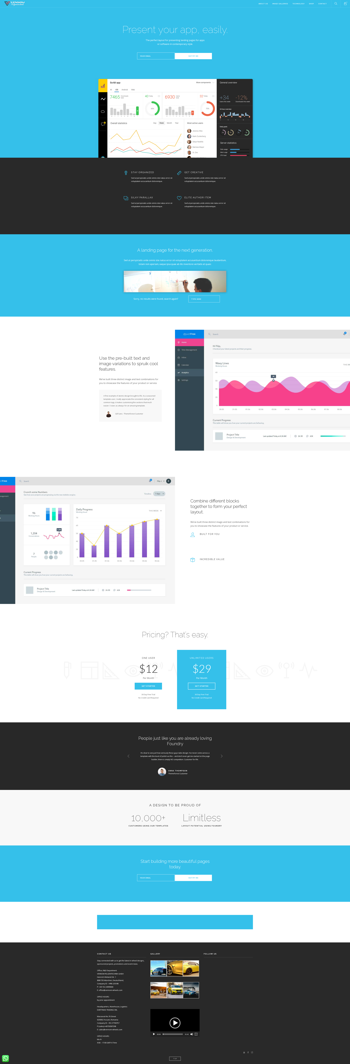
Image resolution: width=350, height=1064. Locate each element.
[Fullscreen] (196, 1034)
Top (175, 1059)
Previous (128, 756)
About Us (263, 4)
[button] (175, 1023)
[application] (175, 1023)
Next (221, 756)
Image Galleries (280, 4)
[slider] (173, 1034)
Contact (322, 4)
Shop (311, 4)
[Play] (154, 1034)
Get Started (148, 686)
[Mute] (191, 1034)
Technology (298, 4)
